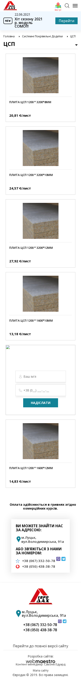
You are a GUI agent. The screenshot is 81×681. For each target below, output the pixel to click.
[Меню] (73, 5)
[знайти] (67, 5)
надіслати (40, 403)
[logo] (10, 5)
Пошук (68, 2)
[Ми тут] (58, 5)
